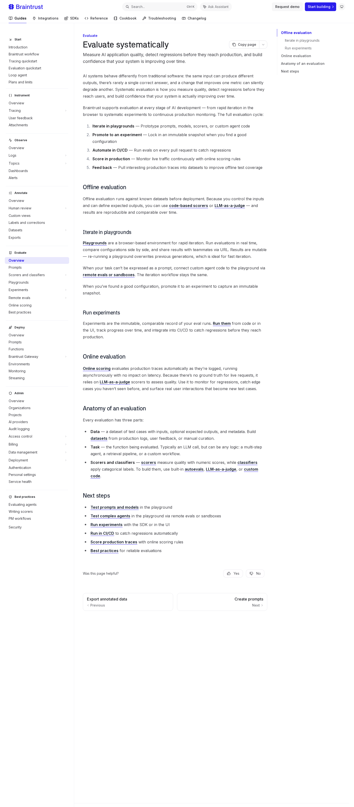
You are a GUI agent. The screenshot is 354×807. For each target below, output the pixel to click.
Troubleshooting (162, 18)
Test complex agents (110, 516)
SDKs (74, 18)
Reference (99, 18)
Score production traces (114, 542)
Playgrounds (95, 242)
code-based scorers (188, 205)
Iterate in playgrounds (302, 40)
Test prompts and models (115, 507)
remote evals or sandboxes (109, 274)
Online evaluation (296, 56)
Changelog (197, 18)
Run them (222, 323)
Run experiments (298, 48)
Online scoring (97, 368)
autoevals (194, 469)
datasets (99, 438)
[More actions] (263, 44)
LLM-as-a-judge (230, 205)
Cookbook (128, 18)
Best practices (104, 550)
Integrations (48, 18)
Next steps (290, 71)
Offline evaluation (296, 33)
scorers (148, 462)
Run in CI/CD (102, 533)
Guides (20, 18)
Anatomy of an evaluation (303, 63)
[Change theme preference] (341, 6)
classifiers (247, 462)
